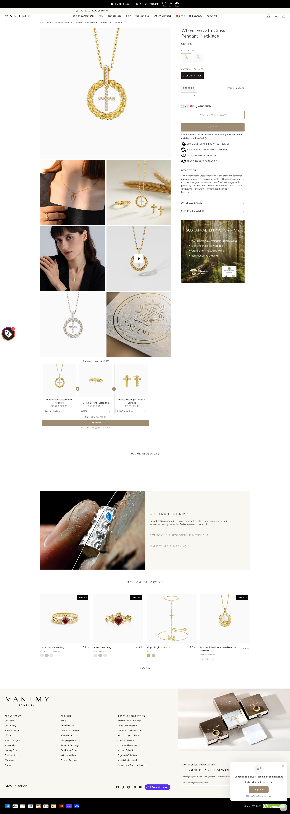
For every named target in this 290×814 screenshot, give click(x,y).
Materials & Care (191, 203)
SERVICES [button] (66, 716)
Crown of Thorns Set (127, 745)
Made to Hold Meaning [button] (168, 546)
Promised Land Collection (130, 730)
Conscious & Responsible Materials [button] (179, 525)
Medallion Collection (127, 725)
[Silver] (207, 659)
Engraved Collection (127, 755)
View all (145, 668)
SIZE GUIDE (188, 88)
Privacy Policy (67, 725)
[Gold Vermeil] (213, 659)
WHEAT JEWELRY (65, 22)
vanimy (251, 806)
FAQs (63, 720)
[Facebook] (117, 787)
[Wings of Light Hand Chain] (172, 618)
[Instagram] (134, 787)
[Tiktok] (123, 787)
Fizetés (212, 127)
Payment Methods (69, 735)
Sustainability (11, 755)
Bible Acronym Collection (129, 735)
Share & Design (12, 730)
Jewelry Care (11, 750)
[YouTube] (140, 787)
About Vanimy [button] (13, 716)
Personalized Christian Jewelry (132, 765)
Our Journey (10, 725)
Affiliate (8, 735)
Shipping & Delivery (192, 211)
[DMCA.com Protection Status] (274, 806)
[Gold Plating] (202, 659)
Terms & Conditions (70, 730)
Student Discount (69, 760)
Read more (186, 192)
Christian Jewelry (126, 740)
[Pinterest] (128, 787)
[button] (128, 16)
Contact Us (10, 765)
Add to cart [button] (95, 420)
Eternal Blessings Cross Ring (95, 402)
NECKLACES (46, 22)
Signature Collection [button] (131, 716)
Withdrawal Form (69, 755)
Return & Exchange (70, 745)
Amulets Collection (126, 750)
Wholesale (9, 760)
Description (188, 170)
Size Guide (10, 745)
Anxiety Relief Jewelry (128, 760)
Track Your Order (69, 750)
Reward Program (13, 740)
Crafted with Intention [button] (169, 514)
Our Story (9, 720)
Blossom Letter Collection (129, 720)
